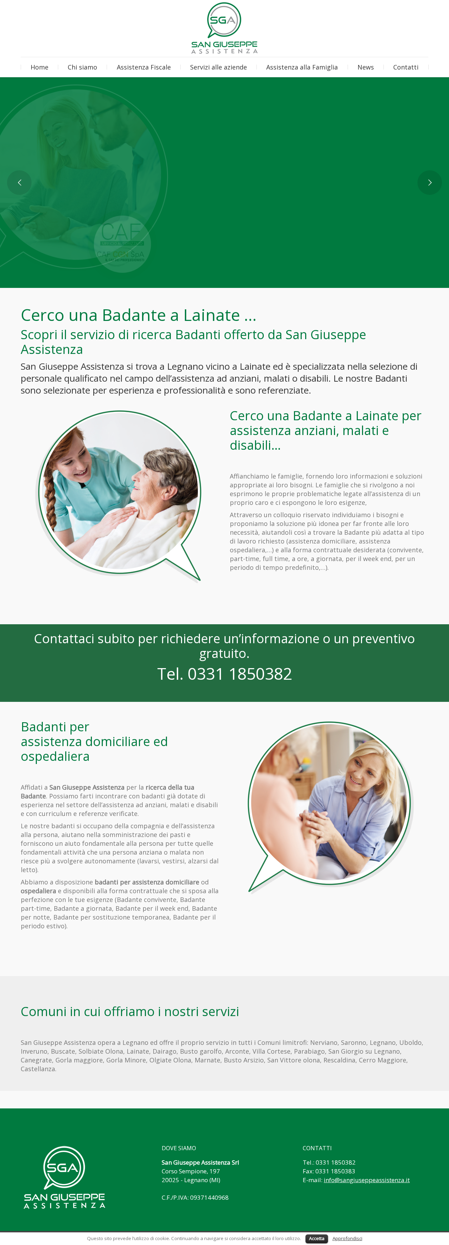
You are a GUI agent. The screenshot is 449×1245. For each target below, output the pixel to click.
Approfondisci (347, 1238)
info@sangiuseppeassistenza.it (367, 1180)
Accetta (316, 1238)
